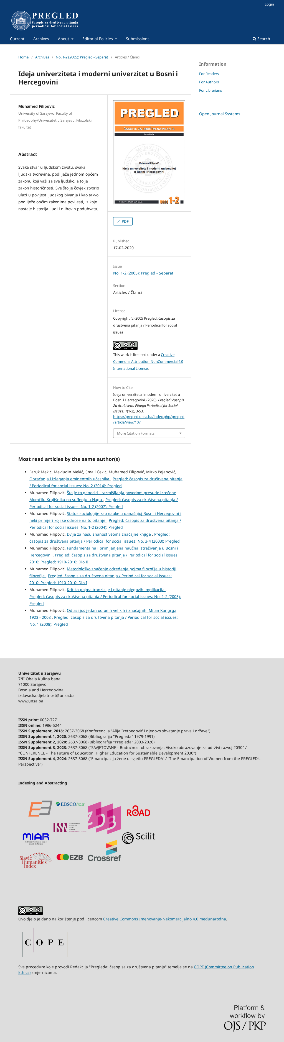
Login (269, 4)
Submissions (137, 38)
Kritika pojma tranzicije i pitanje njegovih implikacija (116, 589)
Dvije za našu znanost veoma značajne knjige (109, 534)
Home (23, 57)
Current (17, 38)
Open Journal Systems (219, 113)
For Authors (209, 81)
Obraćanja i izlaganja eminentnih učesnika (69, 478)
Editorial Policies (98, 38)
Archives (41, 38)
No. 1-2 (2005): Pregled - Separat (82, 57)
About (64, 38)
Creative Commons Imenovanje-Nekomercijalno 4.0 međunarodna (164, 919)
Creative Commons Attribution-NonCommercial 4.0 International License (148, 361)
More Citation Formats (135, 433)
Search (263, 38)
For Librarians (210, 90)
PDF (125, 221)
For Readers (209, 73)
